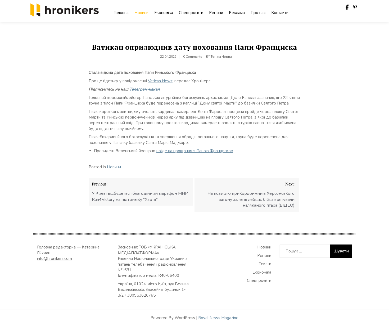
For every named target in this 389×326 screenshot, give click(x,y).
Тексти (265, 263)
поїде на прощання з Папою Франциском (194, 150)
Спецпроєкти (191, 12)
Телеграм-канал (144, 89)
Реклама (237, 12)
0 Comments (192, 57)
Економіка (163, 12)
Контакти (279, 12)
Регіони (216, 12)
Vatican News (160, 81)
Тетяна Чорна (221, 57)
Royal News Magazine (218, 317)
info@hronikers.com (54, 258)
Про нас (258, 12)
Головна (121, 12)
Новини (141, 12)
